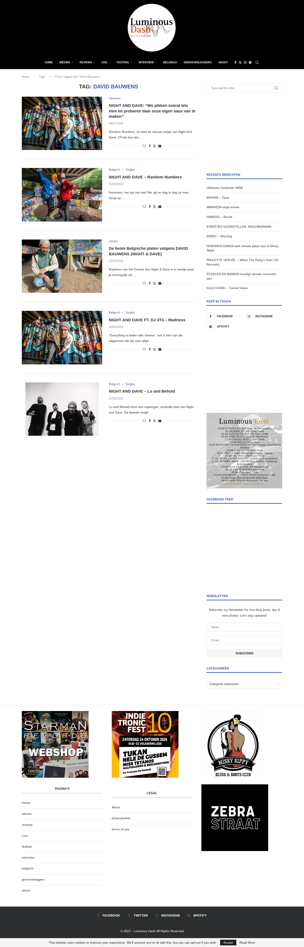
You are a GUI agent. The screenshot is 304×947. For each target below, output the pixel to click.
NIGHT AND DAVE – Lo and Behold (142, 391)
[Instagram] (245, 62)
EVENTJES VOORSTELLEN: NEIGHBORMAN (239, 226)
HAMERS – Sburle (219, 217)
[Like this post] (144, 146)
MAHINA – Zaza (218, 197)
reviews (27, 825)
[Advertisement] (244, 133)
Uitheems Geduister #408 (225, 188)
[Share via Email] (159, 146)
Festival (123, 62)
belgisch (27, 868)
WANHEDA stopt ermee (223, 207)
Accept (228, 942)
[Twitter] (240, 62)
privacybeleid (121, 818)
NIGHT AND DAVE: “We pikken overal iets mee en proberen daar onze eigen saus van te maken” (152, 111)
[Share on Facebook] (150, 146)
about (26, 890)
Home (49, 62)
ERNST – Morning (219, 236)
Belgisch (170, 62)
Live (104, 62)
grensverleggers (33, 879)
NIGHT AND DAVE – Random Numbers (145, 177)
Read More (247, 942)
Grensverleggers (198, 62)
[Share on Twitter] (154, 146)
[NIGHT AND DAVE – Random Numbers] (62, 194)
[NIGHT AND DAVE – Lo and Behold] (62, 409)
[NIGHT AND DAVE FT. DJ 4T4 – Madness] (62, 337)
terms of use (120, 829)
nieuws (64, 62)
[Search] (257, 62)
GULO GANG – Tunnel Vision (227, 288)
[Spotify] (250, 62)
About (223, 62)
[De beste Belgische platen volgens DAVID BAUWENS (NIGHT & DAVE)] (62, 266)
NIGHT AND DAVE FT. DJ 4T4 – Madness (147, 320)
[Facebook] (235, 62)
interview (28, 857)
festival (27, 846)
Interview (146, 62)
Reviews (86, 62)
